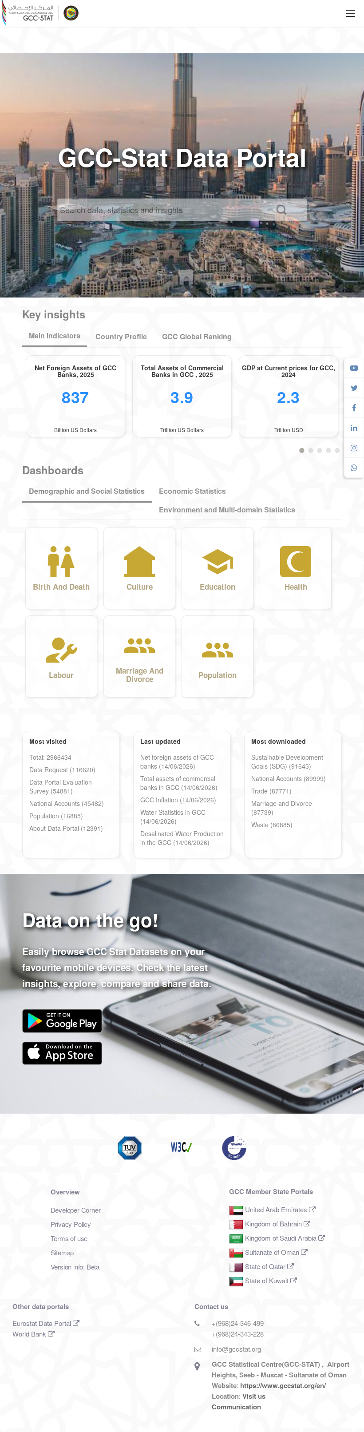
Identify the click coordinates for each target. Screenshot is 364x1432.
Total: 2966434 (50, 757)
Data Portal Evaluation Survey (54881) (60, 786)
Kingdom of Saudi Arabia (280, 1237)
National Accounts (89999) (288, 778)
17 (337, 448)
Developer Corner (76, 1209)
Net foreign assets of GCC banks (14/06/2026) (177, 761)
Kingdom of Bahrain (273, 1223)
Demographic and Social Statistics (87, 491)
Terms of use (69, 1238)
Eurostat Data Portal (42, 1323)
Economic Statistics (192, 491)
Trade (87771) (271, 790)
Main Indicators (58, 335)
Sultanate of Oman (272, 1252)
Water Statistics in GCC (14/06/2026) (173, 816)
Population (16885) (56, 815)
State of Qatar (265, 1266)
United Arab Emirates (276, 1209)
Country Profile (121, 336)
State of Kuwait (266, 1280)
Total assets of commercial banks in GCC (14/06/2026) (179, 783)
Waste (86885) (272, 824)
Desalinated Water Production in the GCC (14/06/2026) (182, 838)
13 (328, 448)
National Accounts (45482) (66, 803)
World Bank (30, 1333)
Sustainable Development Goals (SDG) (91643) (287, 761)
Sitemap (62, 1252)
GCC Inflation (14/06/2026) (178, 799)
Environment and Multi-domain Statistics (227, 509)
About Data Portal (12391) (66, 828)
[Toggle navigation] (350, 13)
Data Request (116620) (62, 769)
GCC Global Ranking (197, 336)
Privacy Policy (71, 1224)
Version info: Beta (75, 1266)
